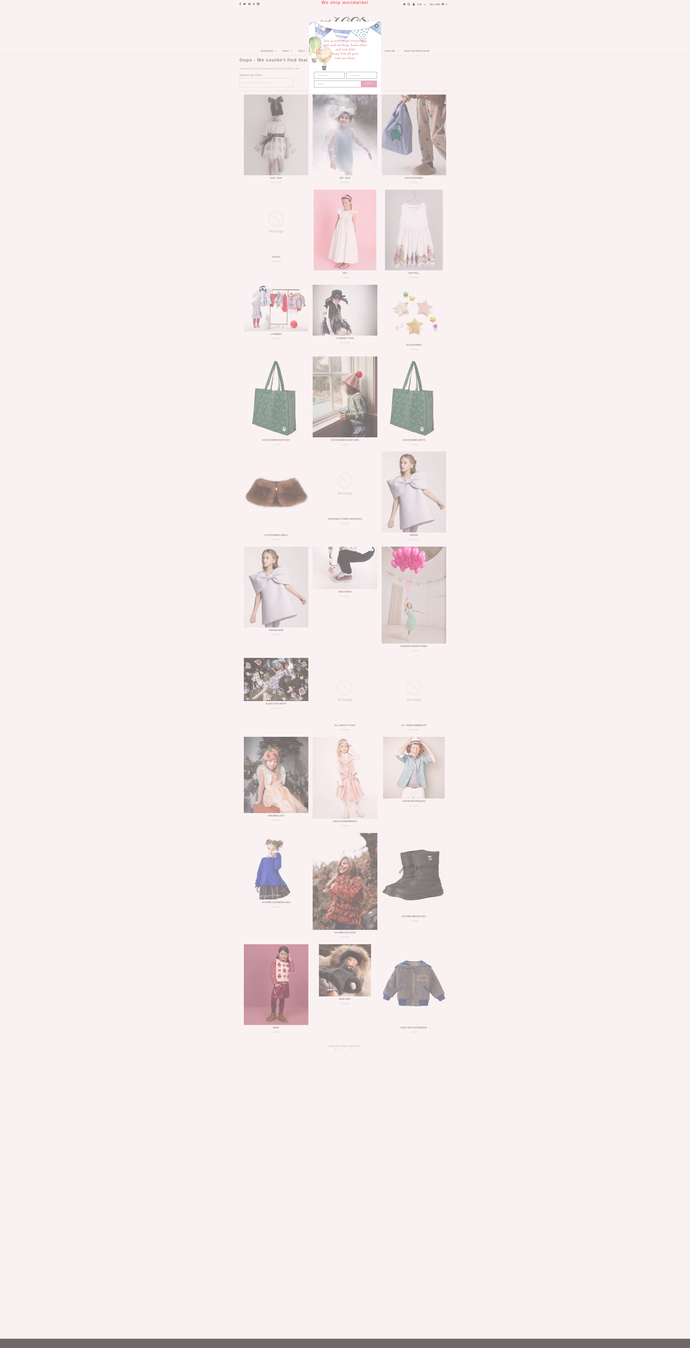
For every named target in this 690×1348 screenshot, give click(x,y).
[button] (376, 26)
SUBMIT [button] (369, 83)
